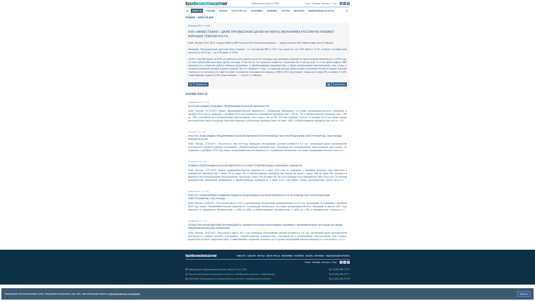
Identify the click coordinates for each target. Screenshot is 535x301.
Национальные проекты (321, 10)
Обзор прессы (239, 10)
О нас (334, 3)
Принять (524, 294)
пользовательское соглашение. (124, 293)
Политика (272, 10)
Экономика (257, 10)
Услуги (308, 3)
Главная (190, 17)
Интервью (299, 10)
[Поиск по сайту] (347, 11)
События (210, 10)
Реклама (316, 3)
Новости (241, 255)
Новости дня (205, 17)
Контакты (326, 3)
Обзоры (285, 10)
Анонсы (223, 10)
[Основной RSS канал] (348, 3)
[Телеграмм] (344, 3)
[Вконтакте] (341, 3)
